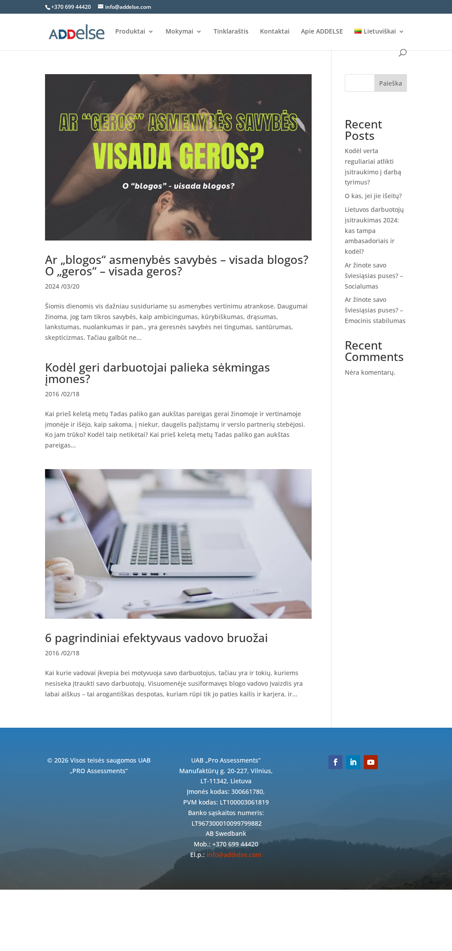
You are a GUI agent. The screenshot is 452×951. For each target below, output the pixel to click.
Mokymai (179, 31)
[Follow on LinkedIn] (353, 762)
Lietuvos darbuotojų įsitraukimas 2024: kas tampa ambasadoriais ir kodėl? (374, 230)
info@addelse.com (234, 854)
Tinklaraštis (231, 31)
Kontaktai (275, 31)
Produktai (130, 31)
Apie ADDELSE (322, 31)
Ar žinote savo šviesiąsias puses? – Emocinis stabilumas (375, 310)
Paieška (390, 83)
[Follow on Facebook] (335, 762)
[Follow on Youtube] (371, 762)
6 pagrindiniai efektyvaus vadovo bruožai (156, 638)
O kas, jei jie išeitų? (373, 196)
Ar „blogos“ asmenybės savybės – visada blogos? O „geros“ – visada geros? (177, 265)
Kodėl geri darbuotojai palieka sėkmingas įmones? (157, 373)
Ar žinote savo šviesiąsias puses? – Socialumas (374, 275)
